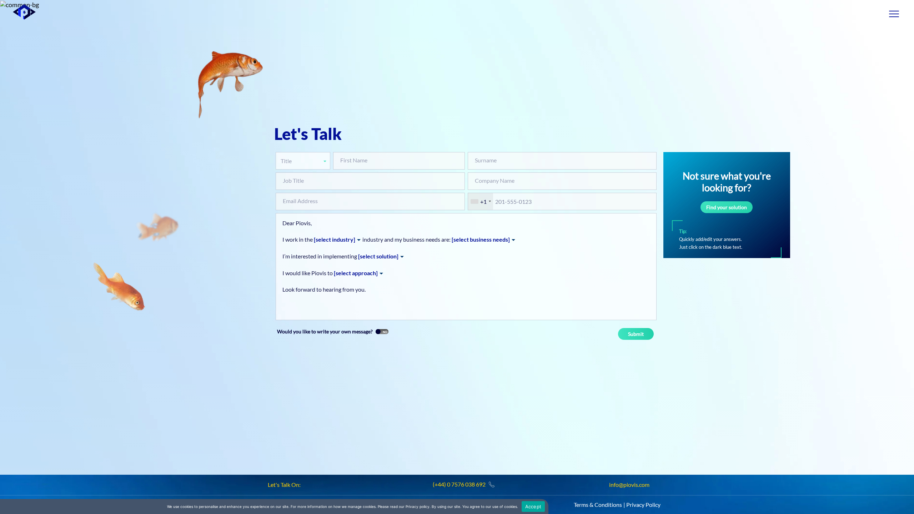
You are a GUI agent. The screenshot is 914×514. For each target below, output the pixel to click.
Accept (533, 506)
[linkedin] (307, 485)
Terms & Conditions (598, 504)
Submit (636, 334)
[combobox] (480, 201)
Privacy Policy (643, 504)
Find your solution (726, 207)
